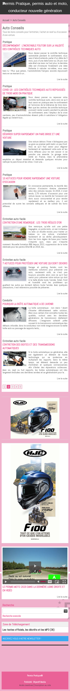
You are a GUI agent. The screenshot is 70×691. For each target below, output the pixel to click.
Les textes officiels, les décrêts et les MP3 (26, 629)
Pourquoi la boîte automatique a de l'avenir (28, 304)
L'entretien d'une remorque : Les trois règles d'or (32, 222)
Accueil (6, 20)
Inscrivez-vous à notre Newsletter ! (22, 638)
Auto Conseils (19, 20)
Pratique (7, 42)
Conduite (7, 300)
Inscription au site (43, 685)
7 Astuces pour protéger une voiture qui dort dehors (35, 263)
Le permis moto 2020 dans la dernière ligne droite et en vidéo (34, 588)
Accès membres (26, 685)
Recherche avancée (12, 615)
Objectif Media (39, 682)
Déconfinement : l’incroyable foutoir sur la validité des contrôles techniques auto (33, 47)
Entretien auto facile (14, 219)
